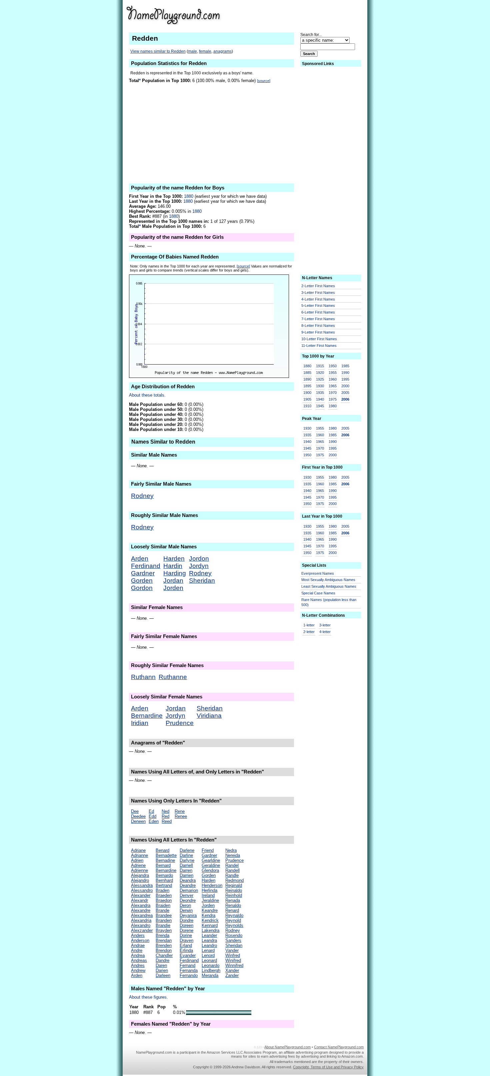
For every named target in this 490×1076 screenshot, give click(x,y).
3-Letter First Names (318, 293)
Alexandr (139, 900)
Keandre (210, 910)
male (192, 51)
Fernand (187, 965)
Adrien (137, 860)
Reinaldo (233, 890)
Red (165, 816)
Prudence (180, 722)
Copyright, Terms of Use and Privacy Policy (328, 1067)
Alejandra (140, 875)
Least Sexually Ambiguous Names (328, 586)
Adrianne (139, 855)
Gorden (142, 580)
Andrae (138, 945)
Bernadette (166, 855)
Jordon (199, 558)
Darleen (163, 975)
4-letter (325, 632)
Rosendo (233, 935)
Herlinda (209, 890)
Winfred (232, 955)
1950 (333, 366)
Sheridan (202, 580)
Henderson (212, 885)
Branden (164, 920)
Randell (232, 870)
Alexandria (141, 920)
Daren (161, 965)
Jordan (173, 580)
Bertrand (164, 885)
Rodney (142, 495)
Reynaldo (234, 915)
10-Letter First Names (319, 339)
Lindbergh (211, 970)
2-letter (309, 632)
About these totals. (147, 395)
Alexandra (140, 905)
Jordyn (199, 565)
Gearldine (211, 860)
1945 (320, 406)
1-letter (309, 625)
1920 (320, 373)
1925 (320, 379)
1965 (333, 386)
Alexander (140, 895)
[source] (263, 81)
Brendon (164, 950)
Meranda (210, 975)
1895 (307, 386)
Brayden (164, 930)
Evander (188, 955)
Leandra (209, 940)
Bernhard (164, 880)
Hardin (172, 565)
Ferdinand (145, 565)
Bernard (163, 865)
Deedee (138, 816)
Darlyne (187, 860)
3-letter (325, 625)
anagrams (222, 51)
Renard (232, 910)
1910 (307, 406)
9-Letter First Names (318, 332)
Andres (138, 965)
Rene (180, 811)
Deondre (188, 900)
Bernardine (147, 715)
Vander (232, 950)
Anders (138, 935)
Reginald (233, 885)
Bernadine (165, 860)
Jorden (173, 587)
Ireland (208, 895)
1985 (345, 366)
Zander (232, 975)
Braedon (164, 900)
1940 (320, 399)
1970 (333, 393)
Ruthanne (173, 676)
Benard (162, 850)
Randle (232, 875)
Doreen (186, 925)
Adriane (138, 850)
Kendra (208, 915)
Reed (167, 821)
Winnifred (234, 965)
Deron (185, 905)
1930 (320, 386)
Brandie (163, 925)
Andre (136, 950)
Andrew (138, 970)
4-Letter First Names (318, 299)
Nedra (231, 850)
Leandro (209, 945)
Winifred (233, 960)
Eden (154, 821)
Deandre (188, 885)
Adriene (138, 865)
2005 (345, 393)
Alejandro (140, 880)
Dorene (186, 930)
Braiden (163, 905)
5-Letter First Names (318, 306)
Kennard (210, 925)
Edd (152, 816)
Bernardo (164, 875)
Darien (162, 970)
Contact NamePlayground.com (339, 1047)
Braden (162, 890)
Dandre (162, 960)
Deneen (138, 821)
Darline (186, 855)
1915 (320, 366)
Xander (232, 970)
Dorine (186, 935)
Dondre (186, 920)
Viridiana (209, 715)
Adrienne (139, 870)
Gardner (143, 573)
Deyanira (188, 915)
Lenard (208, 950)
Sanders (233, 940)
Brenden (164, 945)
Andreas (139, 960)
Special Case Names (318, 593)
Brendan (164, 940)
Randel (232, 865)
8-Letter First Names (318, 326)
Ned (165, 811)
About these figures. (148, 997)
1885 (307, 373)
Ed (151, 811)
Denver (186, 895)
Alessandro (142, 890)
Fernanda (189, 970)
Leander (209, 935)
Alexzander (142, 930)
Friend (208, 850)
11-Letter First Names (319, 346)
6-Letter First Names (318, 312)
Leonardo (210, 965)
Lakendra (210, 930)
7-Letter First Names (318, 319)
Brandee (164, 915)
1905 (307, 399)
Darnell (186, 865)
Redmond (234, 880)
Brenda (162, 935)
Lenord (208, 955)
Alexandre (140, 910)
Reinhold (233, 895)
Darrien (186, 875)
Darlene (187, 850)
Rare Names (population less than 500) (328, 602)
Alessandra (142, 885)
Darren (186, 870)
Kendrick (210, 920)
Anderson (140, 940)
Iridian (139, 722)
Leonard (209, 960)
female (205, 51)
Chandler (164, 955)
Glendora (210, 870)
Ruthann (143, 676)
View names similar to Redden (158, 51)
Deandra (188, 880)
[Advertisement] (312, 15)
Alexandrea (142, 915)
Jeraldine (210, 900)
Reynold (233, 920)
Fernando (189, 975)
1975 (333, 399)
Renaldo (233, 905)
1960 (333, 379)
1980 (333, 406)
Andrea (138, 955)
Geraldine (211, 865)
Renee (181, 816)
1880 (188, 196)
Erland (186, 945)
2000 (345, 386)
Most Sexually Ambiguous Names (328, 580)
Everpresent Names (317, 573)
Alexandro (140, 925)
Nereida (232, 855)
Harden (174, 558)
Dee (135, 811)
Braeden (164, 895)
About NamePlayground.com (287, 1047)
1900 (307, 393)
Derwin (186, 910)
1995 (345, 379)
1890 (307, 379)
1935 (320, 393)
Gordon (142, 587)
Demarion (189, 890)
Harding (174, 573)
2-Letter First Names (318, 286)
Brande (162, 910)
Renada (232, 900)
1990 (345, 373)
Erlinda (186, 950)
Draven (186, 940)
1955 (333, 373)
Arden (139, 558)
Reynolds (234, 925)
